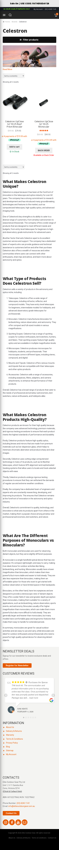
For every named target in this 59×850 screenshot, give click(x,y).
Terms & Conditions (14, 739)
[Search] (10, 15)
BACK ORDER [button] (44, 150)
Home (7, 22)
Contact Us (11, 813)
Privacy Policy (12, 743)
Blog (8, 747)
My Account (38, 9)
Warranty (10, 735)
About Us (10, 727)
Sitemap (9, 750)
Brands (14, 22)
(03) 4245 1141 (50, 9)
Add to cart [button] (14, 147)
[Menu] (4, 15)
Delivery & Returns (14, 731)
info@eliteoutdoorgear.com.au (21, 806)
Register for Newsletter (17, 665)
